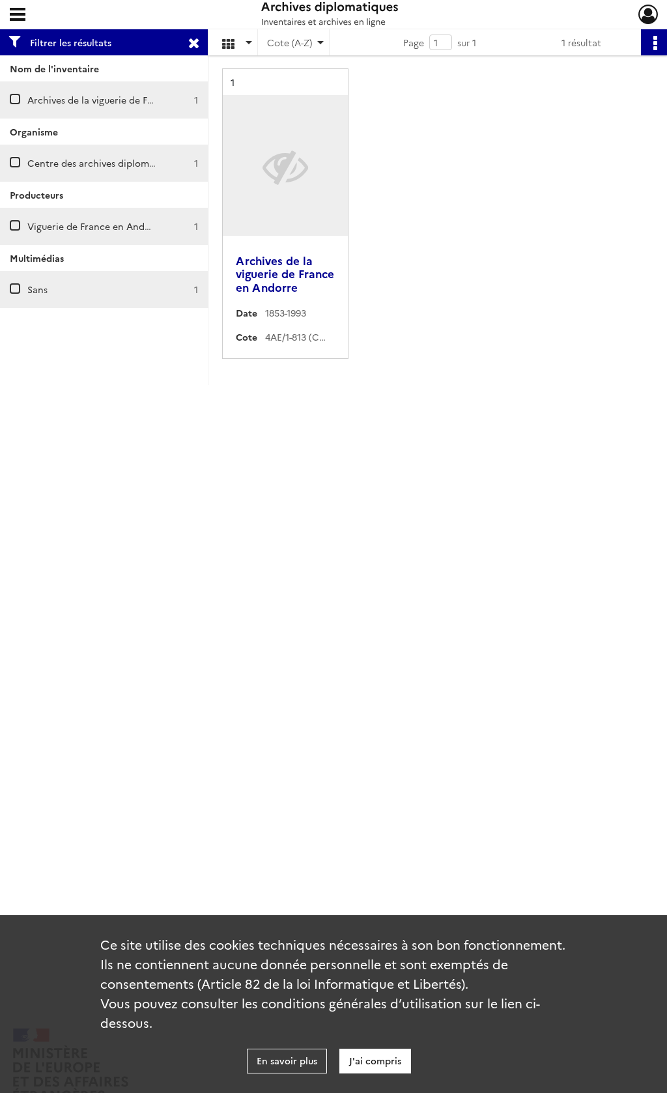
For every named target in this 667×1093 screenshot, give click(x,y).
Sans (37, 289)
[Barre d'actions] (654, 42)
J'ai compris (375, 1060)
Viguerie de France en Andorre (95, 226)
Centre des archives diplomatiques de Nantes (128, 162)
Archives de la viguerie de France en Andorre (126, 99)
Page (413, 42)
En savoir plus (287, 1060)
